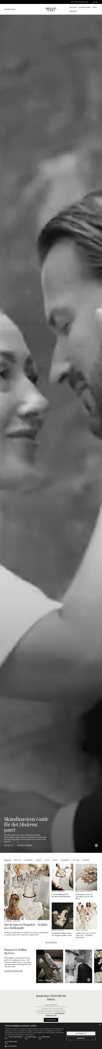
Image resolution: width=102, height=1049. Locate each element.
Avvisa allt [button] (81, 1038)
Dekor (38, 860)
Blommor (29, 860)
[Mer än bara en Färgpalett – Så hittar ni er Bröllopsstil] (27, 901)
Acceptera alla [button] (81, 1033)
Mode (55, 860)
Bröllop (17, 860)
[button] (89, 986)
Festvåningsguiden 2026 (79, 2)
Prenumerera (51, 1020)
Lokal (47, 860)
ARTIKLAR (8, 845)
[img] (51, 9)
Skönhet (86, 860)
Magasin (72, 11)
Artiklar (73, 7)
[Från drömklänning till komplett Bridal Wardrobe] (62, 882)
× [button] (100, 1025)
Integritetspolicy (29, 1034)
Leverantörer (84, 7)
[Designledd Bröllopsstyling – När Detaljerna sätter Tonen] (62, 921)
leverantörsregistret (13, 971)
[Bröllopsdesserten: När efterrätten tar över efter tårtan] (86, 882)
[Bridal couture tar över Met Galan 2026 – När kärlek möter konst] (86, 921)
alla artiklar (51, 942)
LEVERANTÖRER (24, 845)
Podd (94, 7)
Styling (76, 860)
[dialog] (51, 1036)
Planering (65, 860)
